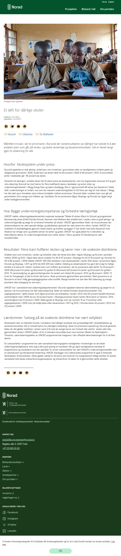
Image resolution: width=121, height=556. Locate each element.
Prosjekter (71, 9)
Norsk (104, 2)
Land (5, 466)
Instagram (13, 518)
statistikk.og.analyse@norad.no (18, 440)
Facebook (13, 512)
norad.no (7, 493)
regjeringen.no (9, 498)
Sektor (5, 471)
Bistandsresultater (12, 462)
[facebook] (6, 126)
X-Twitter (12, 525)
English (111, 2)
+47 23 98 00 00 (11, 448)
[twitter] (12, 126)
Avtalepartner (9, 475)
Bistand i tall (88, 9)
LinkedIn (12, 531)
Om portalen (107, 9)
